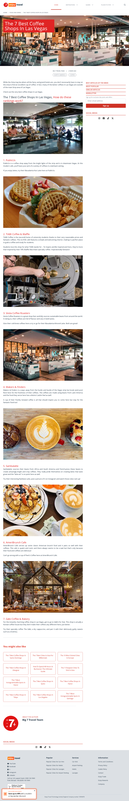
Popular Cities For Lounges (55, 769)
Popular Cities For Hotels (54, 765)
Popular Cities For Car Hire (55, 762)
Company (101, 784)
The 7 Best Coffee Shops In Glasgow (16, 669)
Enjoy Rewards (103, 780)
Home (56, 5)
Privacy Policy (102, 765)
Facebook (12, 766)
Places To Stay (106, 5)
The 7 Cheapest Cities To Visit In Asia (70, 669)
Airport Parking (77, 765)
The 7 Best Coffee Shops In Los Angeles (43, 696)
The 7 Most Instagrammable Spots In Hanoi (15, 682)
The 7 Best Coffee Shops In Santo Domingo (16, 656)
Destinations (70, 5)
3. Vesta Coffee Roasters (16, 313)
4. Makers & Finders (14, 387)
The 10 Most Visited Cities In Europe (70, 656)
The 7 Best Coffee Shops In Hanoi (70, 682)
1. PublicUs (9, 160)
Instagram (12, 772)
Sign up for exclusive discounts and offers (99, 97)
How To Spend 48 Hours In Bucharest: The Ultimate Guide (43, 669)
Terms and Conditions (105, 762)
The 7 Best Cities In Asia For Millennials (43, 656)
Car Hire (75, 762)
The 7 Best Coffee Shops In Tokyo (16, 696)
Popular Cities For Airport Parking (57, 773)
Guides (88, 5)
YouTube (12, 764)
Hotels (74, 769)
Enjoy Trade (102, 777)
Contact (100, 773)
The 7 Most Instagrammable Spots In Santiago (70, 696)
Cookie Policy (102, 769)
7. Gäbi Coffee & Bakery (16, 618)
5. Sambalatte (10, 466)
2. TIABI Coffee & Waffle (16, 234)
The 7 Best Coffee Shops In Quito (43, 682)
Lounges (75, 773)
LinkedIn (12, 775)
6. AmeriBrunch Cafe (14, 542)
